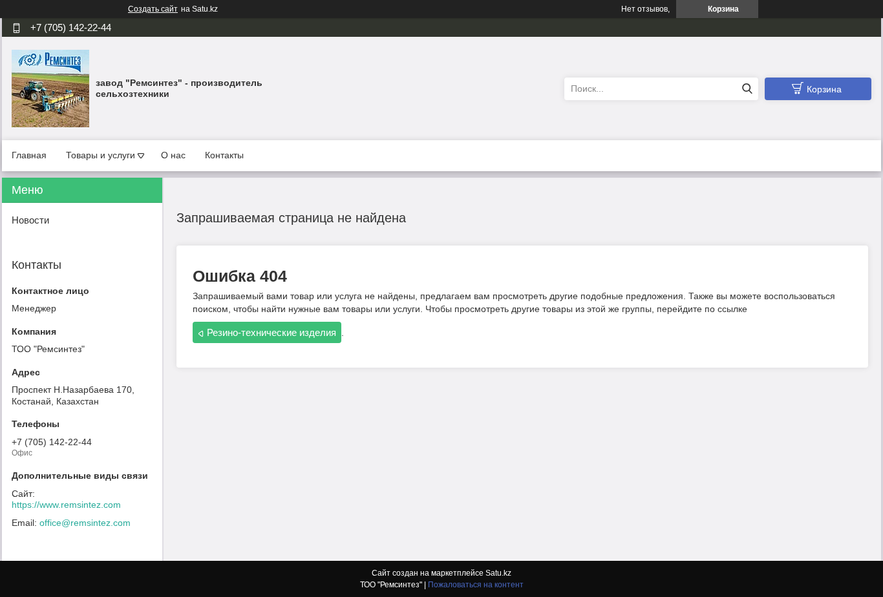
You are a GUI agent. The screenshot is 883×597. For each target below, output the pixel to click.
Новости (30, 220)
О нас (173, 155)
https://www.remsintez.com (66, 504)
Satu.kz (498, 573)
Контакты (224, 155)
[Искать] (747, 89)
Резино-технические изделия (271, 332)
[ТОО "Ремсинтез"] (50, 88)
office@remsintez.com (85, 523)
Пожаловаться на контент (476, 584)
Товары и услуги (100, 155)
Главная (29, 155)
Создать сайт (153, 9)
